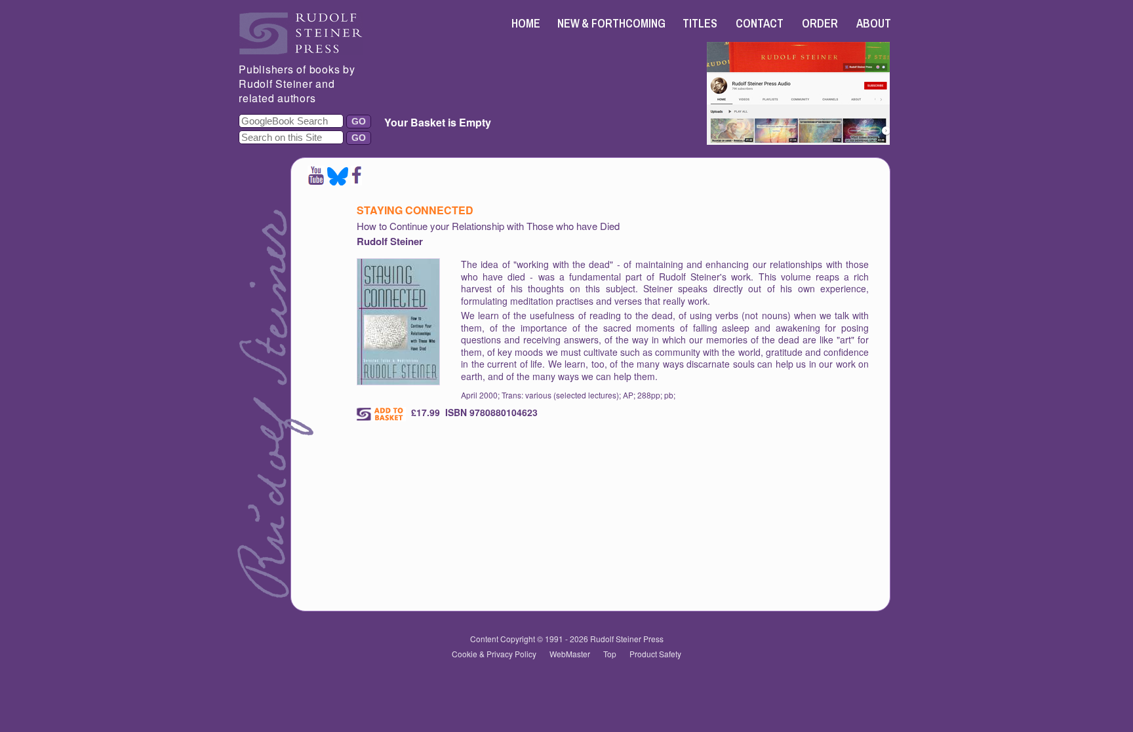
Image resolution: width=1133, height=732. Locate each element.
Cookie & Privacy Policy (494, 653)
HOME (525, 23)
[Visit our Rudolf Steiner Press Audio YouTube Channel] (798, 140)
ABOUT (873, 23)
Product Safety (655, 653)
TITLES (700, 23)
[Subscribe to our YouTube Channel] (316, 181)
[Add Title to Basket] (381, 414)
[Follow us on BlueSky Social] (337, 181)
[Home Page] (301, 50)
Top (609, 653)
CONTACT (760, 23)
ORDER (820, 23)
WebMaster (569, 653)
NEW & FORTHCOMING (611, 23)
